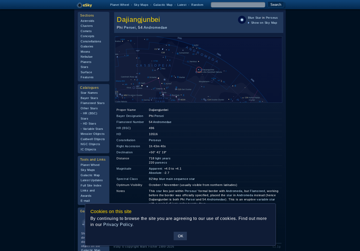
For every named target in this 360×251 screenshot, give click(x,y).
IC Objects (88, 149)
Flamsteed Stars (93, 103)
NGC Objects (90, 144)
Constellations (91, 41)
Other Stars (89, 108)
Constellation (125, 140)
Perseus (272, 17)
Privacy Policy (118, 224)
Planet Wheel (119, 4)
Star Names (89, 92)
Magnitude (124, 168)
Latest (182, 4)
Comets (86, 31)
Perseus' (191, 191)
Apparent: (156, 168)
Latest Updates (92, 180)
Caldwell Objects (93, 139)
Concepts (88, 36)
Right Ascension (128, 146)
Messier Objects (93, 133)
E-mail (85, 200)
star (159, 191)
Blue (251, 17)
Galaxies (87, 46)
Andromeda (234, 191)
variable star (266, 199)
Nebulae (87, 56)
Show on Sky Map (263, 22)
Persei (130, 27)
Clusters (87, 25)
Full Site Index (91, 185)
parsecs (161, 162)
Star (258, 17)
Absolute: (156, 172)
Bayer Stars (89, 98)
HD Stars (89, 123)
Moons (85, 51)
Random (197, 4)
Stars (85, 66)
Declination (124, 152)
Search (275, 5)
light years (163, 158)
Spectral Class (127, 178)
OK (180, 236)
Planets (86, 61)
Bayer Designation (129, 115)
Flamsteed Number (130, 122)
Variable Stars (93, 128)
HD (118, 134)
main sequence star (180, 178)
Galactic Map (163, 4)
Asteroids (88, 20)
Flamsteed (257, 191)
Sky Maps (141, 4)
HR (118, 128)
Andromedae (155, 27)
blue (162, 178)
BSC (126, 128)
